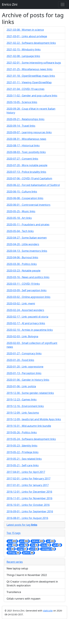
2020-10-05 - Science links (22, 102)
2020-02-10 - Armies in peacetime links (30, 330)
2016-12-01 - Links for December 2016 (29, 491)
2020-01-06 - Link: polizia (21, 386)
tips (12, 545)
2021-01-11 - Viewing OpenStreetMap (29, 82)
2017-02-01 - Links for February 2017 (28, 478)
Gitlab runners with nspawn (23, 598)
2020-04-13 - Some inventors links (27, 251)
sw (50, 541)
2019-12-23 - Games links (22, 399)
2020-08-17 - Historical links (23, 145)
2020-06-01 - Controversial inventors (28, 204)
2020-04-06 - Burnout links (22, 257)
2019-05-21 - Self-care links (23, 465)
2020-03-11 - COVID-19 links (23, 283)
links (45, 545)
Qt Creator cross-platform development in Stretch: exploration (32, 583)
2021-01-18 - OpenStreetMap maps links (31, 76)
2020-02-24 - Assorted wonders (25, 310)
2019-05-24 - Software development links (31, 439)
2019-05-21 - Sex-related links (24, 459)
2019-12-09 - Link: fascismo (23, 412)
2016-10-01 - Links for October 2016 (28, 505)
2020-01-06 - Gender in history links (28, 380)
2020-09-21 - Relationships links (25, 119)
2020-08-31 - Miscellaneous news (26, 139)
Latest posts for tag (22, 525)
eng (12, 541)
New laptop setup (17, 568)
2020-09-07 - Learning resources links (29, 132)
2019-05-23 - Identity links (22, 445)
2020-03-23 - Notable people (23, 270)
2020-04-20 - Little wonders (23, 244)
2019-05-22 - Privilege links (23, 452)
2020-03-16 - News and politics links (28, 277)
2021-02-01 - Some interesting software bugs (34, 62)
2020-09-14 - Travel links (21, 125)
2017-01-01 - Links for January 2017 (28, 485)
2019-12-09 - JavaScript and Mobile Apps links (34, 419)
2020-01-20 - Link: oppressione (25, 366)
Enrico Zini (9, 4)
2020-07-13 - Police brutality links (26, 172)
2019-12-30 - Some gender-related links (30, 393)
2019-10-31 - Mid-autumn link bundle (29, 426)
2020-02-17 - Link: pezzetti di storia (27, 316)
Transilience (14, 592)
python (28, 552)
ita (11, 549)
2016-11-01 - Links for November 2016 (29, 498)
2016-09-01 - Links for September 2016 (30, 511)
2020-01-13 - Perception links (24, 373)
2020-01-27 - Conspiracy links (24, 353)
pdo (24, 541)
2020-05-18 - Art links (19, 218)
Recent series (15, 562)
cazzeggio (47, 549)
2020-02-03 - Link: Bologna (22, 336)
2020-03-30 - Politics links (22, 264)
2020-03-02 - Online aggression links (28, 297)
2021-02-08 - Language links (23, 56)
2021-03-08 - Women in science (25, 29)
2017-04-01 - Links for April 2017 (26, 472)
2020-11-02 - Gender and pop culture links (32, 95)
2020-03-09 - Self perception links (27, 290)
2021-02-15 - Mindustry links (24, 49)
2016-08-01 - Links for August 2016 (27, 518)
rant (23, 545)
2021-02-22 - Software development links (31, 43)
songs (21, 549)
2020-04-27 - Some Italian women (27, 237)
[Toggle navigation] (62, 4)
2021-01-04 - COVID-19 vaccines (25, 89)
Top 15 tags (14, 533)
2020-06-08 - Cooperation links (25, 198)
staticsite (48, 610)
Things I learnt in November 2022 (27, 575)
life (34, 545)
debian (37, 541)
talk (56, 545)
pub (34, 549)
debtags (13, 552)
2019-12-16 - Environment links (25, 406)
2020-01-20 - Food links (20, 360)
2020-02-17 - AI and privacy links (26, 323)
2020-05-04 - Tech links (20, 231)
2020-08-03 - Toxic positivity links (26, 152)
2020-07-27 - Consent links (22, 158)
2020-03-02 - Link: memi (21, 303)
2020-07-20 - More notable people (27, 165)
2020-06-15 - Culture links (22, 191)
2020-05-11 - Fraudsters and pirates (28, 224)
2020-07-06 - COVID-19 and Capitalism (29, 178)
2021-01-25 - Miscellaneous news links (29, 69)
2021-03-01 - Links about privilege (27, 36)
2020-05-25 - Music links (21, 211)
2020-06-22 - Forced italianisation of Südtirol (33, 185)
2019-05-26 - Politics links (22, 432)
